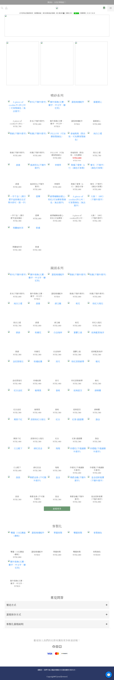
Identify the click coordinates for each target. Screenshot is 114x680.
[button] (57, 605)
